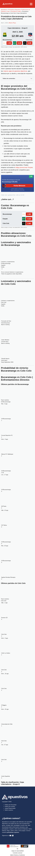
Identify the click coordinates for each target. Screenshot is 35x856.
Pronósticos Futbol (16, 11)
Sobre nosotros (9, 810)
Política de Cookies (10, 806)
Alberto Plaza (12, 22)
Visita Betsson (19, 186)
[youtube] (10, 835)
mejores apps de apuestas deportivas (15, 71)
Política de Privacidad (10, 804)
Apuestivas (4, 9)
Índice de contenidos (9, 78)
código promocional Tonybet (24, 167)
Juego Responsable (10, 808)
